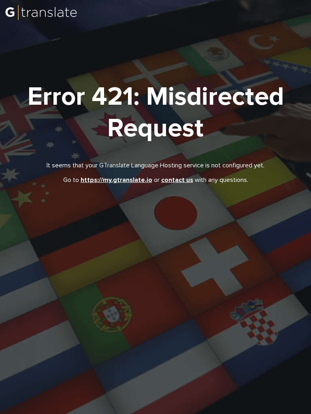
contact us (177, 180)
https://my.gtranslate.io (116, 180)
